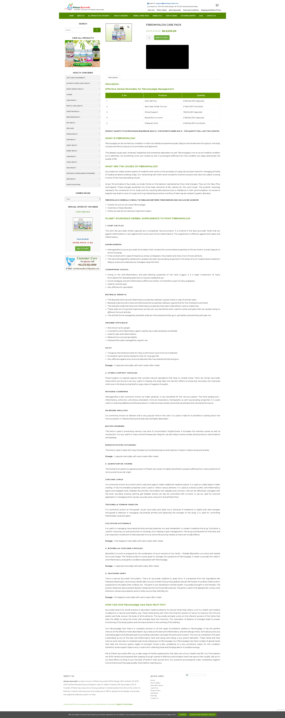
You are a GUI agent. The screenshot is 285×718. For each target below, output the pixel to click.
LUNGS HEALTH (72, 162)
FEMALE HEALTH (72, 134)
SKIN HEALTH (71, 179)
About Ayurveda (175, 10)
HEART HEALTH (72, 145)
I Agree (182, 714)
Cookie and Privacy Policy (202, 714)
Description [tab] (113, 78)
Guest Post (154, 688)
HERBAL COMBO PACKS (141, 16)
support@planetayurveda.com (167, 3)
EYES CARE (70, 128)
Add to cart (162, 38)
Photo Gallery (162, 10)
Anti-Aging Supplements (76, 78)
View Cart (151, 10)
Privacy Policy (155, 690)
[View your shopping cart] (217, 5)
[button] (128, 27)
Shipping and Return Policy (211, 10)
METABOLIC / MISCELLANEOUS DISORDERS (81, 173)
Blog (201, 16)
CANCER (69, 94)
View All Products (156, 685)
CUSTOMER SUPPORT (188, 16)
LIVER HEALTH (71, 156)
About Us (80, 16)
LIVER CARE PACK (83, 212)
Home (71, 16)
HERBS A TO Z (157, 16)
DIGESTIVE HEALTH (73, 111)
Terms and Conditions (191, 10)
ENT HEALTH (71, 123)
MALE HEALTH (71, 168)
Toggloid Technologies (124, 704)
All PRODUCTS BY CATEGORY (98, 16)
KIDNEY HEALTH (72, 151)
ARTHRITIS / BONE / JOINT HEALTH (78, 83)
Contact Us (211, 16)
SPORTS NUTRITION (73, 184)
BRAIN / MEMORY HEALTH (75, 89)
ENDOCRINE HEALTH (73, 117)
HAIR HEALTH (71, 139)
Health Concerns (121, 16)
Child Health (71, 100)
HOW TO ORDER (171, 16)
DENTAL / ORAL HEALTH (74, 106)
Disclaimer (154, 693)
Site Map (153, 696)
